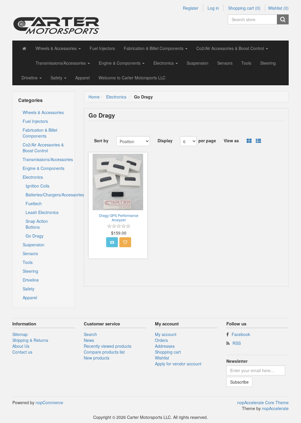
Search (90, 334)
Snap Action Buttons (37, 224)
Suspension (197, 63)
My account (165, 334)
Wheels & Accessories (43, 112)
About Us (20, 346)
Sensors (225, 63)
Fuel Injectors (102, 48)
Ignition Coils (37, 186)
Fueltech (34, 203)
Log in (213, 8)
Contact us (22, 352)
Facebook (241, 334)
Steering (268, 63)
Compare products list (104, 352)
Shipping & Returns (30, 340)
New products (96, 358)
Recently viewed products (107, 346)
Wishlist (162, 358)
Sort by (101, 140)
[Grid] (249, 141)
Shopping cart (168, 352)
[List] (258, 141)
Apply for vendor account (178, 364)
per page (207, 140)
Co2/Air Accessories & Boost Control (43, 147)
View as (231, 140)
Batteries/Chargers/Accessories (46, 195)
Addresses (165, 346)
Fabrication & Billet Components (40, 133)
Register (190, 8)
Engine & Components (43, 168)
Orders (161, 340)
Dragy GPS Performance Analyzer (118, 218)
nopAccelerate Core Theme (263, 402)
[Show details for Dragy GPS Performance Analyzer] (118, 182)
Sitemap (20, 334)
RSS (237, 343)
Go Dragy (35, 236)
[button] (58, 48)
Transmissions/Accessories (46, 159)
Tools (246, 63)
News (89, 340)
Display (165, 140)
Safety (28, 289)
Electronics (33, 177)
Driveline (31, 280)
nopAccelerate (275, 408)
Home (94, 97)
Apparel (82, 78)
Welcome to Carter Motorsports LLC (131, 78)
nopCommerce (49, 402)
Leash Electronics (42, 212)
